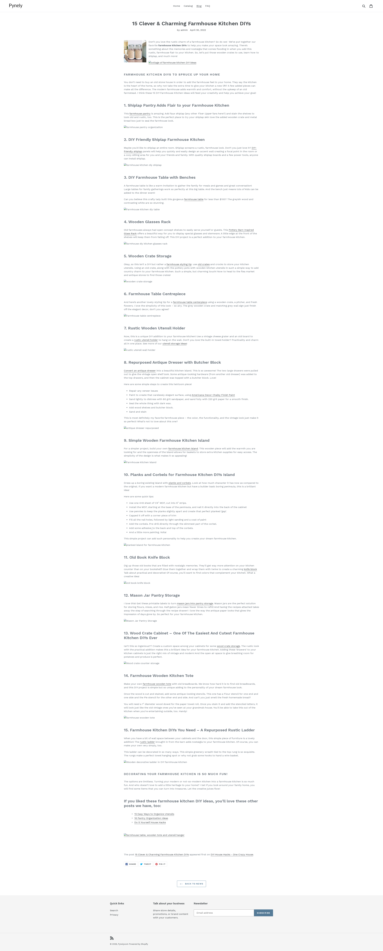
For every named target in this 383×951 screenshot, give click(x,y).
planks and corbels (180, 482)
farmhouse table (193, 199)
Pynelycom (123, 944)
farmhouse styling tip (179, 264)
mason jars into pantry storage (195, 603)
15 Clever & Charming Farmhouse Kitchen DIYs (162, 854)
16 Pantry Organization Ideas (151, 818)
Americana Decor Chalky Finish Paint (213, 395)
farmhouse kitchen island (183, 448)
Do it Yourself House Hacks (150, 822)
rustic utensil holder (146, 340)
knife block (250, 569)
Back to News (193, 884)
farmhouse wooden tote (157, 683)
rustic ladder (147, 741)
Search (114, 910)
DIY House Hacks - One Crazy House (232, 854)
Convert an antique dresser (140, 370)
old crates (204, 264)
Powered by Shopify (138, 944)
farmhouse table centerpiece (190, 302)
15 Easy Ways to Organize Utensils (154, 814)
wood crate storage (228, 646)
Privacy (114, 914)
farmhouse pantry (140, 113)
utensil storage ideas (174, 343)
